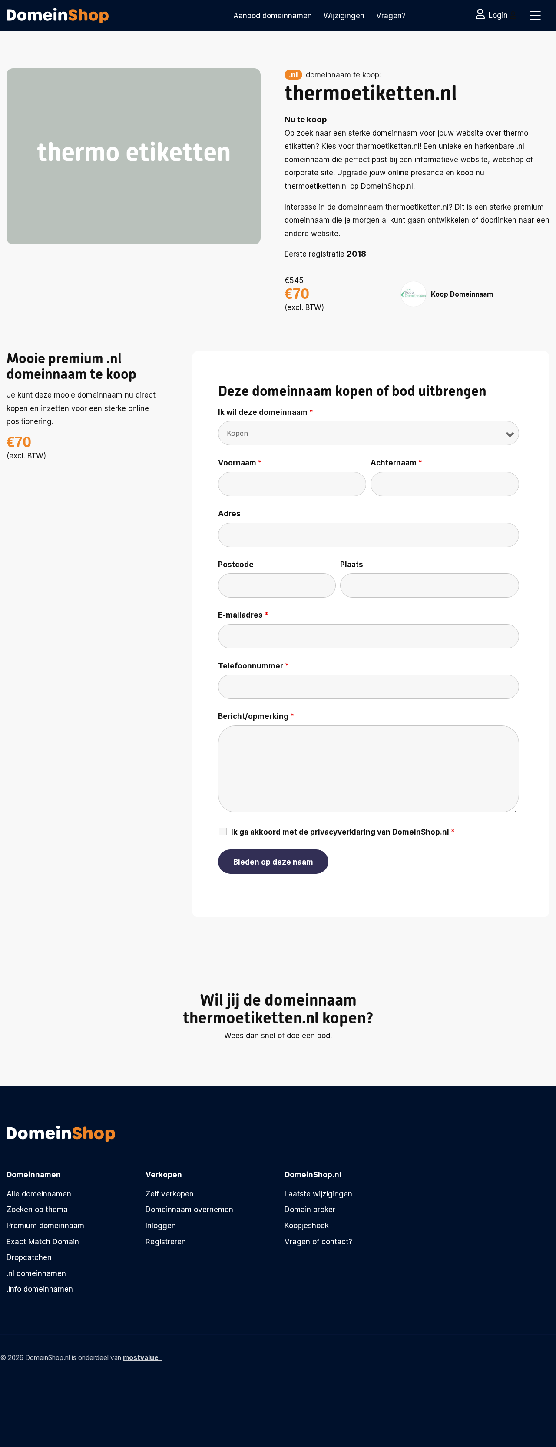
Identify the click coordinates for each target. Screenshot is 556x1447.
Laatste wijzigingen (318, 1194)
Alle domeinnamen (39, 1194)
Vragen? (391, 15)
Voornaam (240, 462)
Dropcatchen (29, 1257)
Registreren (166, 1241)
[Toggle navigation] (535, 15)
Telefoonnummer (253, 666)
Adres (229, 513)
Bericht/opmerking (256, 716)
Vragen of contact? (318, 1241)
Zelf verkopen (170, 1194)
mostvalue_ (142, 1357)
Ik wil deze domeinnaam (265, 412)
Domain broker (310, 1209)
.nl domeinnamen (36, 1273)
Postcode (236, 564)
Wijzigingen (344, 15)
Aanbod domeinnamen (272, 15)
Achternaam (396, 462)
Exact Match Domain (43, 1241)
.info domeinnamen (40, 1289)
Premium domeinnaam (45, 1225)
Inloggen (161, 1225)
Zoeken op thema (37, 1209)
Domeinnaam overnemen (189, 1209)
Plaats (351, 564)
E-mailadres (243, 615)
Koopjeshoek (307, 1225)
